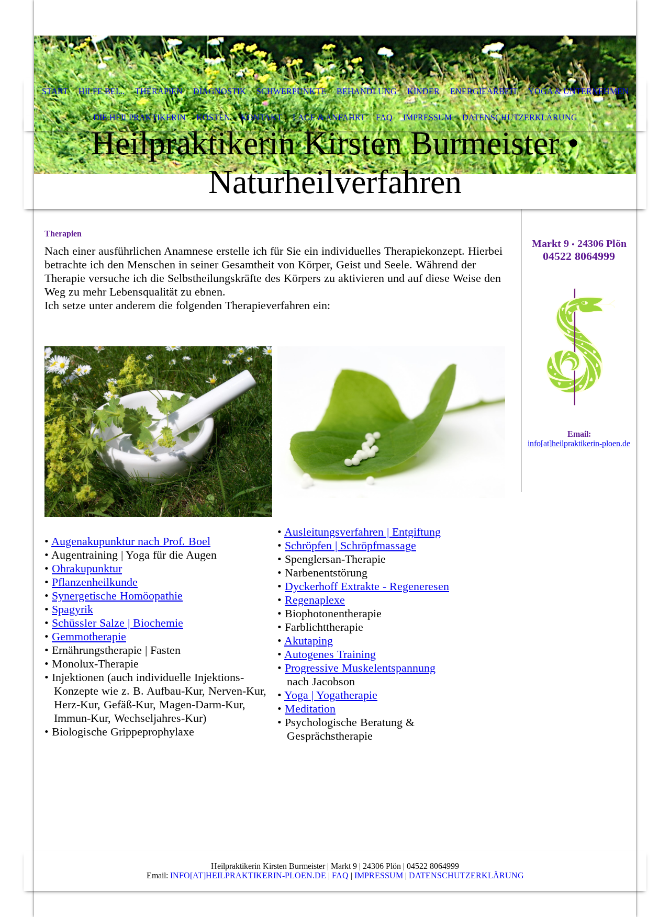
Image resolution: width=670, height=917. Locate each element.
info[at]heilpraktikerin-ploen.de (579, 443)
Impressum (427, 117)
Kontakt (261, 117)
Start (55, 91)
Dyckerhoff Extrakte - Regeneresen (367, 586)
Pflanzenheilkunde (95, 581)
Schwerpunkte (291, 91)
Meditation (310, 708)
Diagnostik (219, 91)
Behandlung (367, 91)
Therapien (159, 91)
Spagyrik (72, 609)
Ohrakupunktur (87, 568)
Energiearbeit (484, 91)
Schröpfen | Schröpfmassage (350, 545)
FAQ (384, 117)
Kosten (213, 117)
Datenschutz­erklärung (519, 117)
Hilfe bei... (102, 91)
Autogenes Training (330, 654)
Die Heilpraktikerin (139, 117)
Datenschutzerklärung (466, 875)
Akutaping (308, 640)
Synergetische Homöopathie (117, 595)
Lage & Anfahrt (329, 117)
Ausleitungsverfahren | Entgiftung (362, 531)
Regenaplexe (315, 599)
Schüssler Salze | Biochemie (117, 622)
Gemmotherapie (89, 636)
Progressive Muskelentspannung (360, 667)
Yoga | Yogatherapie (330, 694)
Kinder (423, 91)
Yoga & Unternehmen (578, 91)
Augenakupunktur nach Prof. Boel (130, 541)
